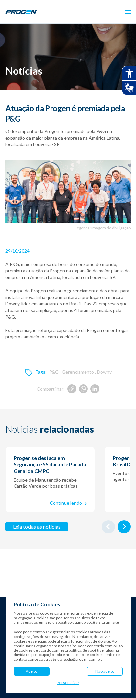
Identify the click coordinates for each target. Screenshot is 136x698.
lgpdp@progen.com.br (82, 659)
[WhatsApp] (83, 388)
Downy (104, 372)
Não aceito (104, 671)
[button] (128, 12)
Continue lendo (66, 503)
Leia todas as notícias (37, 527)
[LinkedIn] (94, 388)
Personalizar (68, 683)
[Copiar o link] (71, 388)
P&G (54, 372)
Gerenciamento (78, 372)
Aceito (31, 671)
